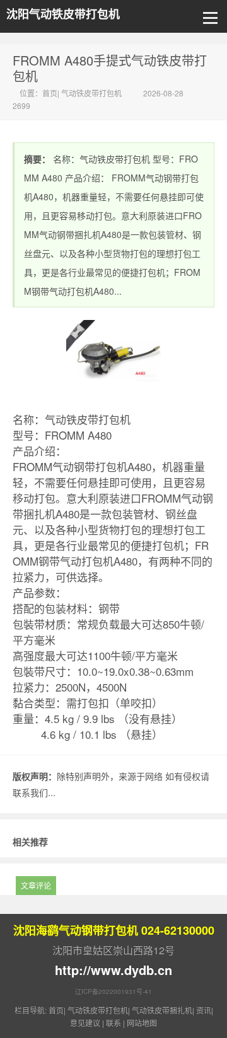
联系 (113, 1022)
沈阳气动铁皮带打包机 (63, 14)
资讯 (203, 1010)
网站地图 (142, 1022)
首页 (49, 93)
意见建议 (85, 1022)
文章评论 (36, 885)
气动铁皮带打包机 (91, 93)
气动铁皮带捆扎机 (162, 1010)
